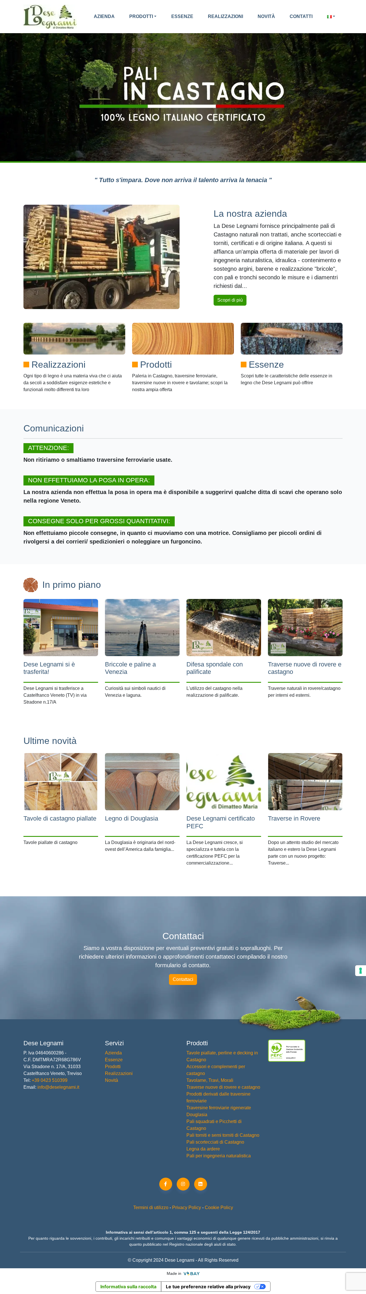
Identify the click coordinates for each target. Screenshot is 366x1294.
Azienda (104, 16)
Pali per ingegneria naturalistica (218, 1155)
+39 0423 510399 (49, 1080)
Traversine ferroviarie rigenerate (218, 1107)
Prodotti (141, 16)
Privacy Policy (186, 1207)
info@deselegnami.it (58, 1087)
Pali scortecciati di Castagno (215, 1142)
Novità (266, 16)
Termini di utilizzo (150, 1207)
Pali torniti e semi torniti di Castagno (222, 1135)
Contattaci (183, 979)
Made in (174, 1273)
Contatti (301, 16)
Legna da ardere (203, 1148)
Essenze (182, 16)
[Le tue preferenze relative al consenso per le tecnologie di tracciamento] (360, 970)
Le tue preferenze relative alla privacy (208, 1286)
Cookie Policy (219, 1207)
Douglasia (196, 1114)
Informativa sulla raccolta (128, 1286)
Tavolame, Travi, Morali (209, 1080)
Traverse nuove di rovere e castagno (223, 1087)
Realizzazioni (225, 16)
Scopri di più (230, 300)
